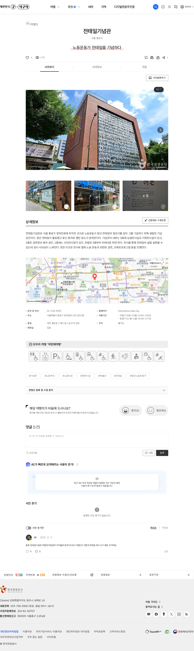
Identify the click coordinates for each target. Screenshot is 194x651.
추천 (70, 7)
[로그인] (169, 7)
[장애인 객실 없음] (147, 356)
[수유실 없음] (136, 356)
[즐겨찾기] (144, 57)
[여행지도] (176, 7)
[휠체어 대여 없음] (102, 356)
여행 (52, 7)
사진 (150, 452)
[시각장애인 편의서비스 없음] (113, 356)
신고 (166, 551)
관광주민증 (124, 7)
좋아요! (135, 410)
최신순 (153, 527)
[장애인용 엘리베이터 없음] (45, 356)
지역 (103, 7)
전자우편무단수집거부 (11, 637)
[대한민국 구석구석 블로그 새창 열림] (149, 614)
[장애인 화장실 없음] (34, 356)
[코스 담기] (156, 57)
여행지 (34, 24)
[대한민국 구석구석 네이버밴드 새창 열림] (186, 614)
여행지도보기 (157, 263)
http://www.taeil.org (128, 311)
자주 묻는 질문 (34, 637)
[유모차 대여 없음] (159, 356)
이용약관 (27, 631)
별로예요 (161, 410)
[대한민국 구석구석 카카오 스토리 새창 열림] (164, 614)
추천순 (165, 527)
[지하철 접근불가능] (79, 356)
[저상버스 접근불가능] (91, 356)
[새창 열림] (150, 57)
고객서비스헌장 (117, 631)
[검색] (155, 7)
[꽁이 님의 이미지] (97, 196)
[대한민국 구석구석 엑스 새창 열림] (171, 614)
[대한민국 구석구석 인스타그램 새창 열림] (179, 614)
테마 (90, 7)
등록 (162, 452)
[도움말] (27, 452)
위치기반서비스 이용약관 (49, 631)
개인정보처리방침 (9, 631)
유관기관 (153, 574)
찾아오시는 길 (153, 606)
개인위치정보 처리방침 (78, 631)
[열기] (164, 390)
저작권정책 (99, 631)
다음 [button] (160, 130)
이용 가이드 (152, 601)
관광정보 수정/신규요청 (64, 574)
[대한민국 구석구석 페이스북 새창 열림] (156, 614)
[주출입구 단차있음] (68, 356)
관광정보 (105, 574)
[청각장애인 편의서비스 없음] (125, 356)
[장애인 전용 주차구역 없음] (57, 356)
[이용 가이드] (163, 7)
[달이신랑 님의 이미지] (48, 196)
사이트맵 (51, 637)
